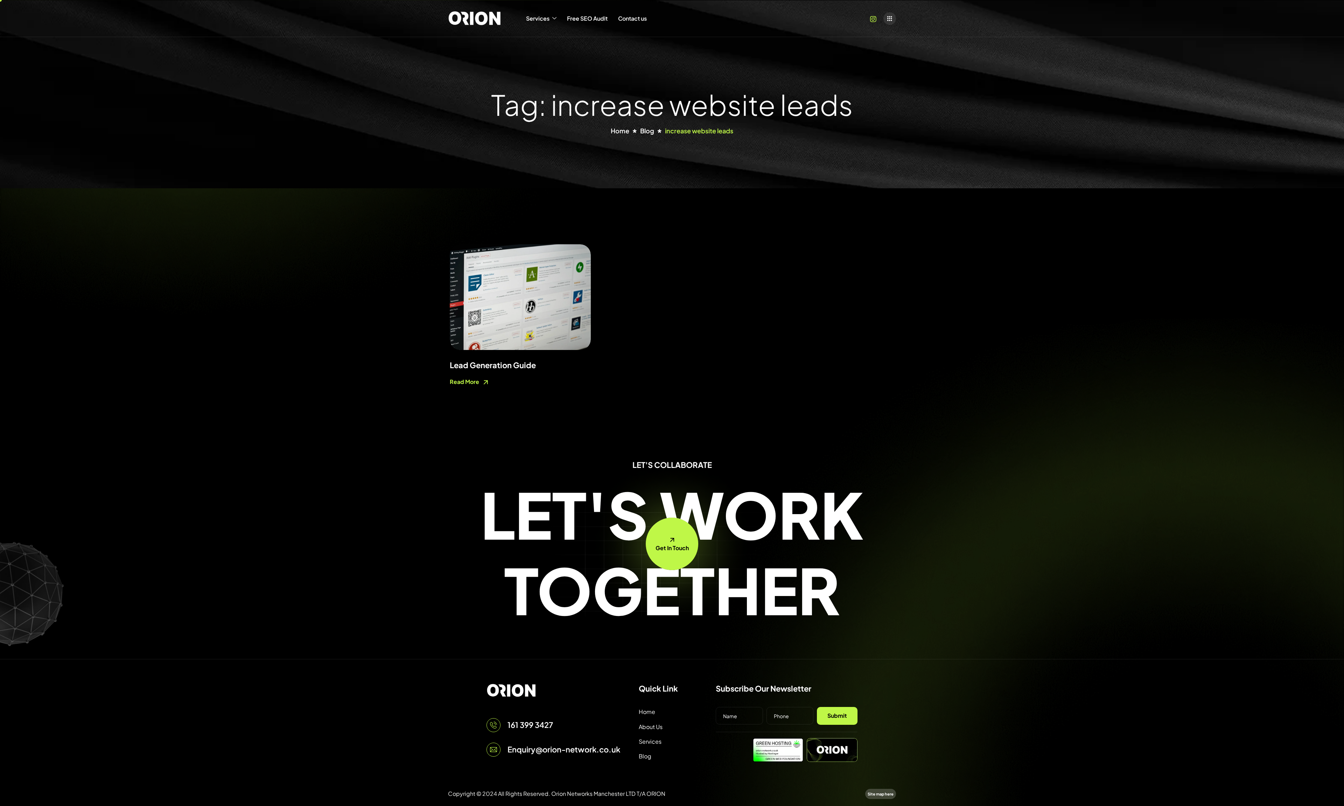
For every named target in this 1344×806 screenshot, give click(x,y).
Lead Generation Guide (493, 365)
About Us (651, 726)
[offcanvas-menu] (889, 18)
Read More (465, 381)
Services (538, 18)
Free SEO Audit (587, 18)
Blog (645, 756)
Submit (837, 715)
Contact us (632, 18)
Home (647, 711)
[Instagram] (873, 18)
